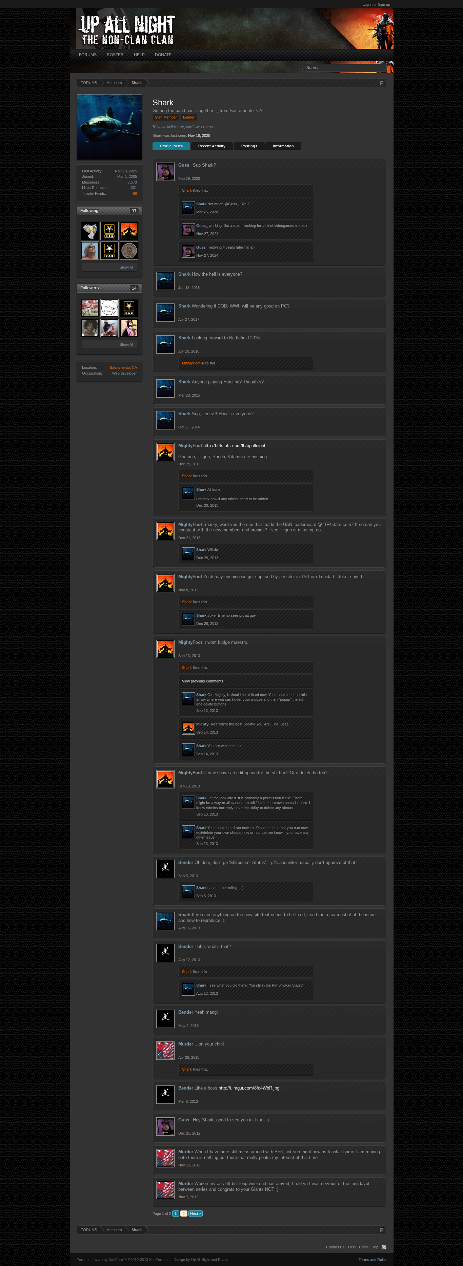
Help (352, 1247)
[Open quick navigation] (382, 82)
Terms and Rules (373, 1260)
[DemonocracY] (90, 250)
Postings (249, 146)
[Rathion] (129, 328)
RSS (384, 1247)
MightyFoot (191, 363)
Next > (195, 1213)
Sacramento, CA (123, 367)
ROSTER (115, 54)
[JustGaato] (129, 308)
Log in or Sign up (376, 4)
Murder (185, 1044)
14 (134, 288)
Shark (187, 190)
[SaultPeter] (129, 250)
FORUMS (88, 54)
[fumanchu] (109, 231)
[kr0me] (109, 308)
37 (134, 211)
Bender (185, 862)
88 (135, 193)
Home (364, 1247)
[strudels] (90, 308)
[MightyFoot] (129, 231)
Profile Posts (171, 146)
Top (375, 1247)
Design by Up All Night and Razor (201, 1260)
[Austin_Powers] (109, 250)
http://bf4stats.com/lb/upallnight (234, 445)
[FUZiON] (90, 328)
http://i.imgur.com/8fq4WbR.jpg (249, 1088)
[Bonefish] (109, 328)
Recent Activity (211, 146)
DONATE (163, 54)
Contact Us (335, 1247)
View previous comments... (204, 681)
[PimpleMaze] (90, 231)
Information (283, 146)
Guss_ (185, 165)
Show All (126, 267)
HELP (139, 54)
